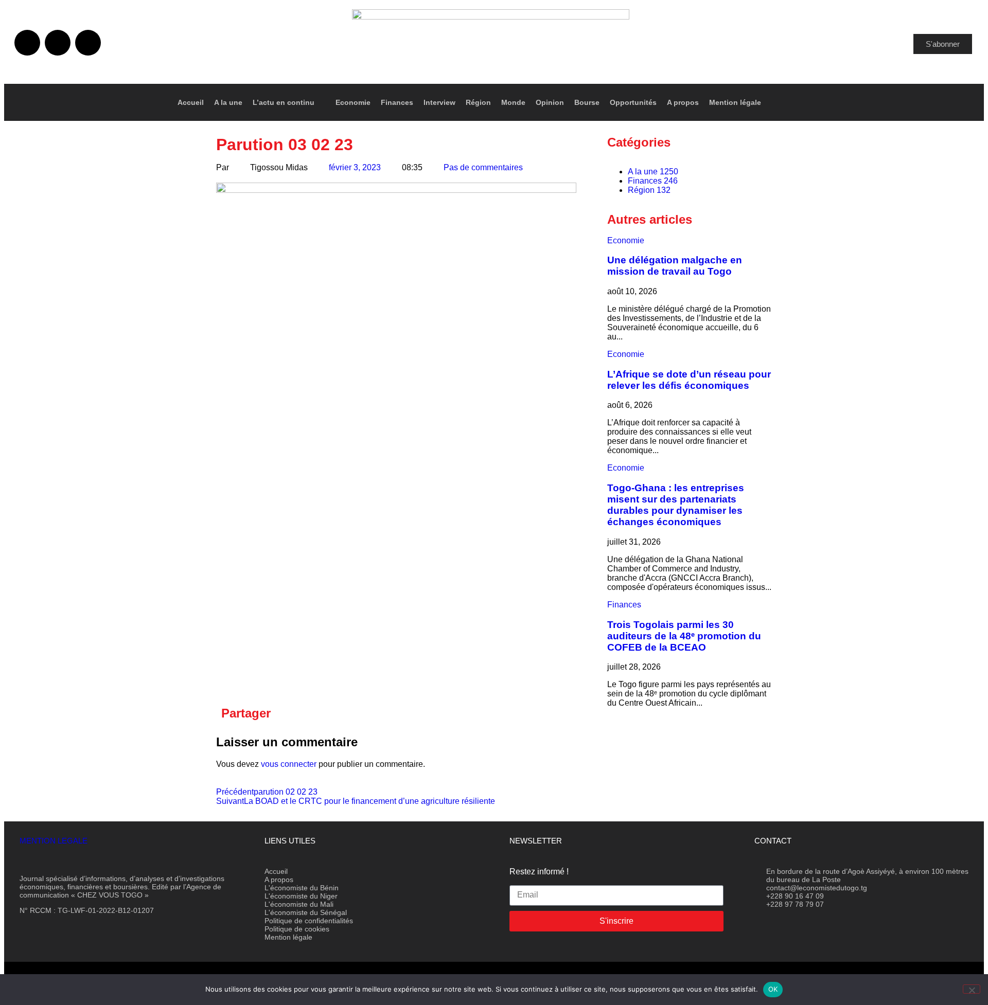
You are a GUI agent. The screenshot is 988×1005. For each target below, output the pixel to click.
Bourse (586, 102)
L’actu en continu (283, 102)
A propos (683, 102)
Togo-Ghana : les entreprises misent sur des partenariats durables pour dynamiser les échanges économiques (675, 504)
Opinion (550, 102)
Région (478, 102)
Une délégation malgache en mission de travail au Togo (674, 266)
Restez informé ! (539, 871)
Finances (397, 102)
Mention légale (735, 102)
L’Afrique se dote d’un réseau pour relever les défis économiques (689, 380)
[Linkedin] (88, 43)
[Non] (971, 989)
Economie (353, 102)
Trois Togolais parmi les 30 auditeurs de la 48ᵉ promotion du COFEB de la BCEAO (684, 636)
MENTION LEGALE (53, 840)
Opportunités (633, 102)
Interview (439, 102)
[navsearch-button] (953, 102)
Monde (513, 102)
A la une (228, 102)
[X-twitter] (57, 43)
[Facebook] (27, 43)
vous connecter (288, 764)
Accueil (191, 102)
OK (773, 989)
